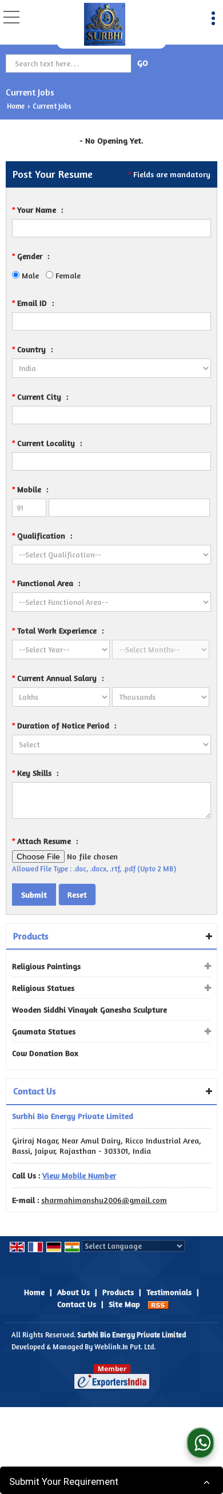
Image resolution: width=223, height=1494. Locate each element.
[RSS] (158, 1304)
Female (67, 275)
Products (31, 936)
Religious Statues (43, 988)
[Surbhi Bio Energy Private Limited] (105, 24)
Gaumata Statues (43, 1031)
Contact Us (76, 1304)
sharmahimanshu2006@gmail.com (104, 1200)
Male (29, 275)
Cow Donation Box (45, 1053)
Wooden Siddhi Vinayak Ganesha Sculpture (89, 1009)
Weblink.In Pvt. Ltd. (125, 1346)
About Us (73, 1292)
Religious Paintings (46, 966)
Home (16, 106)
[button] (79, 1175)
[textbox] (69, 63)
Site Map (124, 1304)
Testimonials (169, 1292)
